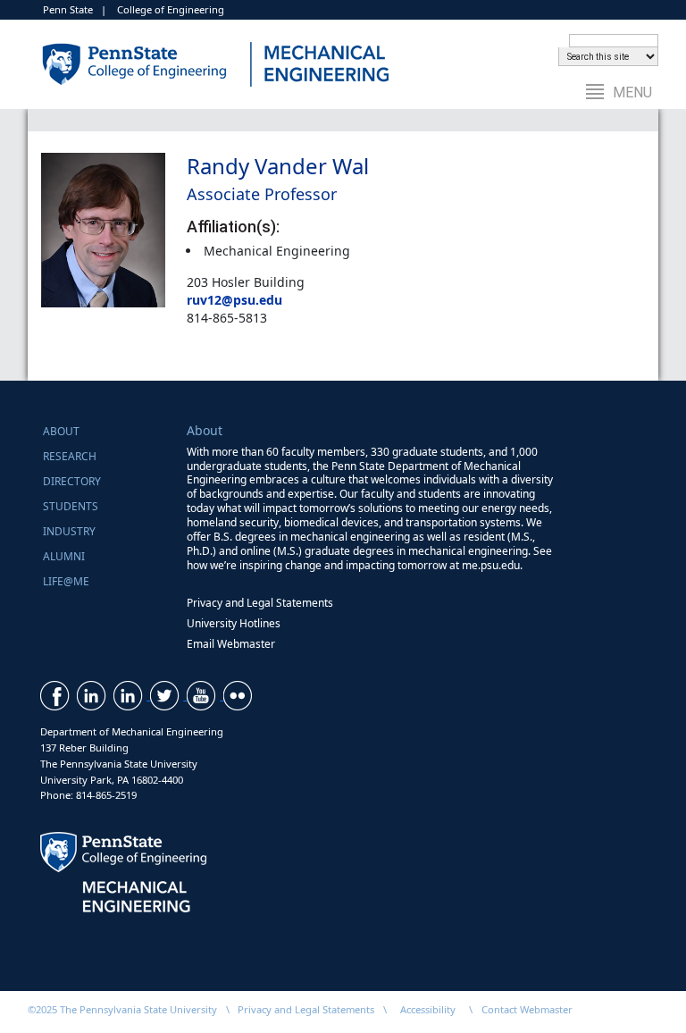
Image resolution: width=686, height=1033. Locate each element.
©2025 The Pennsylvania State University (122, 1009)
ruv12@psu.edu (234, 299)
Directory (72, 481)
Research (69, 456)
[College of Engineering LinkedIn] (93, 694)
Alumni (64, 556)
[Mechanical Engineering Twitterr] (168, 694)
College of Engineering (170, 9)
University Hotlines (233, 623)
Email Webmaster (231, 643)
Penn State (68, 9)
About (61, 431)
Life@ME (66, 581)
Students (70, 506)
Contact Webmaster (527, 1009)
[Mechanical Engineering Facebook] (56, 694)
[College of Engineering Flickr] (239, 694)
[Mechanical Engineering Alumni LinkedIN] (131, 694)
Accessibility (428, 1009)
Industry (69, 531)
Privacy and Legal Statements (260, 602)
